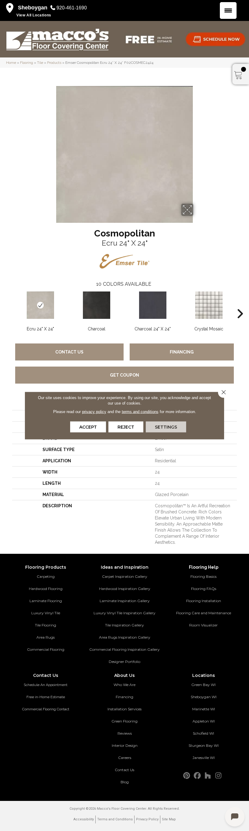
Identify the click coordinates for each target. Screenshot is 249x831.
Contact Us (69, 352)
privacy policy (94, 411)
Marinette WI (203, 709)
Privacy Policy (147, 819)
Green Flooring (124, 721)
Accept (88, 427)
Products (54, 62)
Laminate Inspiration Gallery (125, 600)
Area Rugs (45, 637)
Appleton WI (204, 721)
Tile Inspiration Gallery (124, 625)
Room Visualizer (203, 625)
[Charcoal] (96, 305)
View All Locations (33, 15)
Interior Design (125, 745)
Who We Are (124, 684)
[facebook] (197, 776)
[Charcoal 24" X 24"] (152, 305)
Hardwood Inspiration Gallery (124, 588)
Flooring (26, 62)
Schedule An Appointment (45, 685)
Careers (124, 757)
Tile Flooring (45, 625)
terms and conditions (140, 411)
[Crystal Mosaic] (209, 305)
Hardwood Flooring (46, 588)
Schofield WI (203, 733)
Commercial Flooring (45, 649)
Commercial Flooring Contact (45, 709)
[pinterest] (186, 776)
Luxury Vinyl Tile (45, 613)
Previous (9, 305)
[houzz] (207, 776)
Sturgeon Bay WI (204, 745)
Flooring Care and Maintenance (203, 613)
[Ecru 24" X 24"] (40, 305)
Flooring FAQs (203, 588)
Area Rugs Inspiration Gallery (124, 637)
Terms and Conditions (115, 819)
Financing (182, 352)
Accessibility (83, 819)
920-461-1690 (71, 7)
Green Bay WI (203, 684)
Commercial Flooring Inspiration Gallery (124, 649)
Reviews (125, 733)
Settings (166, 427)
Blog (125, 782)
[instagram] (218, 776)
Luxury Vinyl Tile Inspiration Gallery (124, 613)
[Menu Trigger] (228, 10)
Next (239, 305)
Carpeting (46, 576)
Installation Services (124, 709)
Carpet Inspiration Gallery (124, 576)
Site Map (169, 819)
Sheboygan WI (204, 697)
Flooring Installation (203, 600)
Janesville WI (204, 757)
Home (11, 62)
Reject (126, 427)
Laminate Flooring (45, 600)
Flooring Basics (203, 576)
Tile (40, 62)
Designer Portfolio (124, 661)
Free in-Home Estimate (45, 697)
